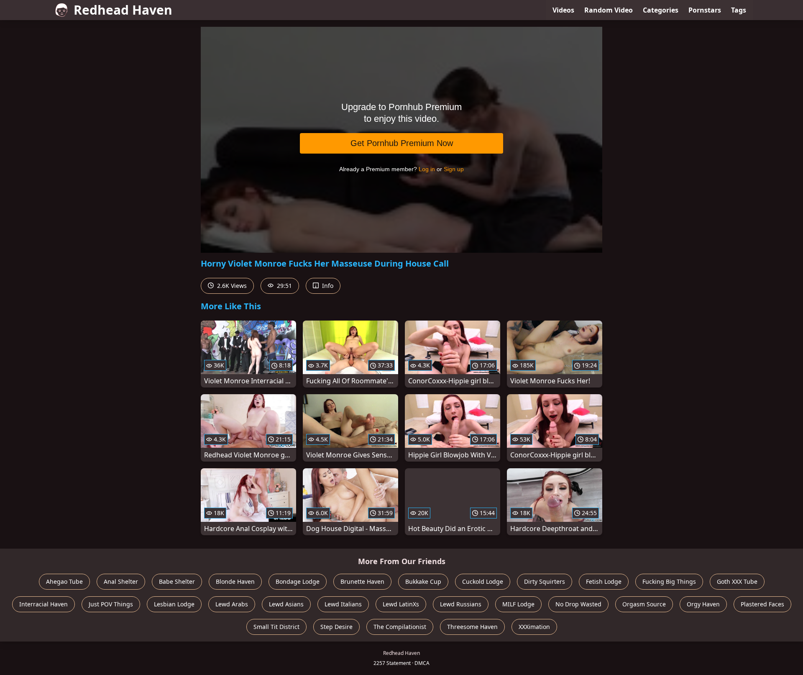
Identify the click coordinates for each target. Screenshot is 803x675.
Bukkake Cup (423, 581)
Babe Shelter (177, 581)
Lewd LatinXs (401, 604)
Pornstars (704, 10)
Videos (563, 10)
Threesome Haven (472, 627)
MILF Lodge (518, 604)
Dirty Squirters (544, 581)
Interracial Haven (43, 604)
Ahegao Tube (64, 581)
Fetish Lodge (603, 581)
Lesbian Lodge (174, 604)
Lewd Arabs (231, 604)
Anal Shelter (121, 581)
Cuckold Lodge (482, 581)
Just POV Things (111, 604)
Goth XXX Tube (737, 581)
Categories (660, 10)
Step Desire (336, 627)
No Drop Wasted (578, 604)
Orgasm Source (644, 604)
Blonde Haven (235, 581)
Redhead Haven (123, 9)
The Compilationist (399, 627)
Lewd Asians (286, 604)
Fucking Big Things (669, 581)
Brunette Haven (362, 581)
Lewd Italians (343, 604)
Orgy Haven (703, 604)
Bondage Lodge (298, 581)
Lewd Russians (460, 604)
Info (326, 286)
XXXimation (534, 627)
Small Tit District (276, 627)
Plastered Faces (762, 604)
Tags (738, 10)
